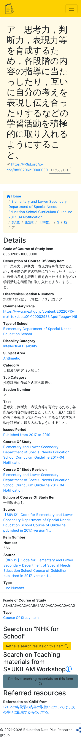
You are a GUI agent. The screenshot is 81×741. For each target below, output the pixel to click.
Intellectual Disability (20, 346)
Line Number (13, 588)
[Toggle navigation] (71, 8)
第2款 (29, 222)
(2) (66, 222)
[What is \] (69, 669)
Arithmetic (11, 358)
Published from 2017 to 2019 (26, 435)
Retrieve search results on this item (35, 646)
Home (15, 196)
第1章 (15, 222)
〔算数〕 (45, 222)
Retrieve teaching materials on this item (40, 678)
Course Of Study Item (21, 617)
